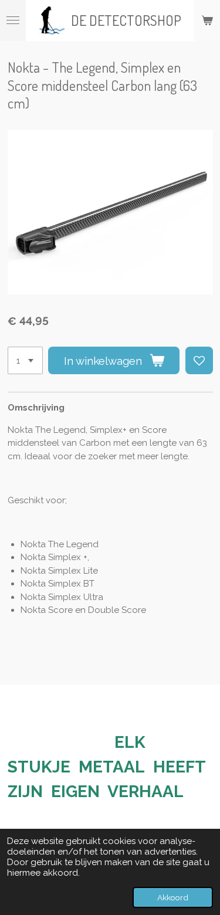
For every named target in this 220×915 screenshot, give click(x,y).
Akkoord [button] (172, 897)
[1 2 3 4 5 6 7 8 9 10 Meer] (25, 360)
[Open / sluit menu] (13, 20)
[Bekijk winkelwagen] (207, 20)
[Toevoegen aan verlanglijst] (199, 360)
